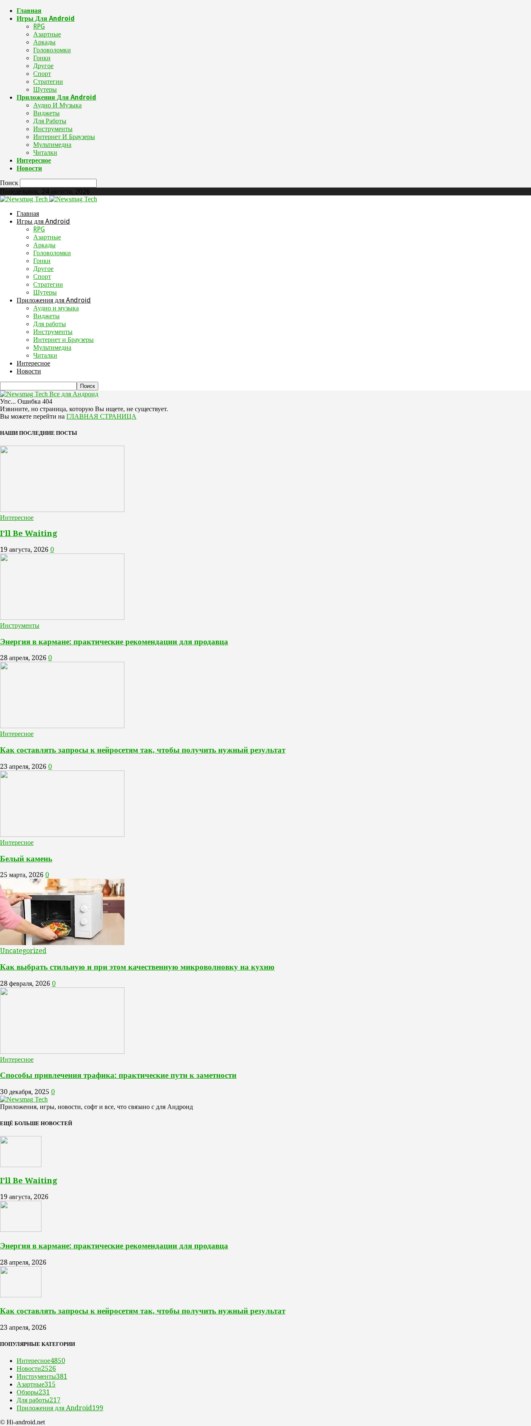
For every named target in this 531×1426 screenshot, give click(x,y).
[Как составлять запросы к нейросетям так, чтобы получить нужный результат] (62, 725)
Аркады (44, 42)
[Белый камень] (62, 834)
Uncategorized (23, 951)
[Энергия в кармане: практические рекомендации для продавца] (62, 617)
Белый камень (26, 858)
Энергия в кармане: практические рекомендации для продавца (114, 641)
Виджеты (46, 113)
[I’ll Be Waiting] (62, 509)
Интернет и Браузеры (64, 137)
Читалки (45, 152)
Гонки (42, 58)
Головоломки (52, 50)
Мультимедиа (52, 145)
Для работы (49, 121)
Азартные (47, 34)
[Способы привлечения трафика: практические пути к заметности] (62, 1051)
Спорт (42, 74)
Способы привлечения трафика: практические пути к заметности (118, 1075)
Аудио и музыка (57, 105)
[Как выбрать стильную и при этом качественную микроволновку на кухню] (62, 942)
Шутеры (45, 89)
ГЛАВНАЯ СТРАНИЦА (101, 416)
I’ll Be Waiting (28, 533)
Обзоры (33, 1392)
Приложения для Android (56, 97)
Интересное (34, 160)
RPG (39, 26)
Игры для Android (46, 18)
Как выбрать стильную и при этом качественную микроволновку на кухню (137, 967)
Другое (43, 66)
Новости (29, 168)
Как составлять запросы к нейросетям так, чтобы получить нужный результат (142, 750)
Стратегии (48, 81)
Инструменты (53, 129)
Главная (29, 11)
